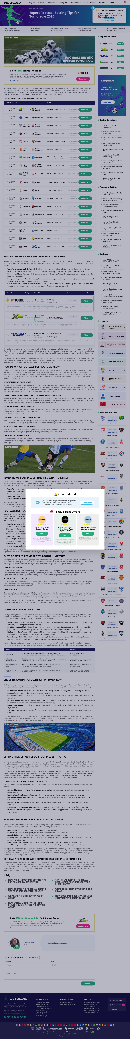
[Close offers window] (102, 491)
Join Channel (87, 503)
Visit (41, 534)
